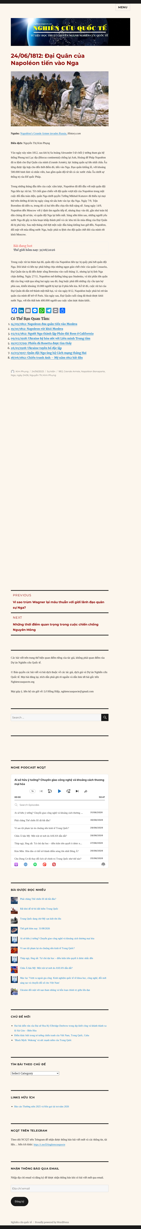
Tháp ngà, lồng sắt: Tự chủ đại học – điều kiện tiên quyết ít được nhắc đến (50, 843)
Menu (123, 7)
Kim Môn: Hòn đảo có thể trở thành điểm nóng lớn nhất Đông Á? (46, 851)
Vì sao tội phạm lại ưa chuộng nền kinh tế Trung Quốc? (41, 828)
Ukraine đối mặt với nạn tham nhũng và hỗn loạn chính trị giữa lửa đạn (55, 990)
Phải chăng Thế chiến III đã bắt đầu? (32, 820)
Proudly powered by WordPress (52, 1222)
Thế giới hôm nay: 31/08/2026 (34, 250)
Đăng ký (19, 1201)
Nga (13, 375)
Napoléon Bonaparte (93, 371)
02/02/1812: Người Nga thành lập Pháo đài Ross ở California (52, 333)
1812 (60, 371)
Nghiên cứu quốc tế (21, 1222)
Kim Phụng (22, 371)
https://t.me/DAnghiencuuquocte (49, 1144)
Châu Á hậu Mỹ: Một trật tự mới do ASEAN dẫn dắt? (40, 836)
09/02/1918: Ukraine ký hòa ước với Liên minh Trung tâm (50, 338)
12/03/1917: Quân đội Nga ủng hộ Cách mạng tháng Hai (48, 353)
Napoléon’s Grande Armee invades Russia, (43, 133)
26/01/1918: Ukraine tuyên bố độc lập (36, 348)
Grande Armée (72, 371)
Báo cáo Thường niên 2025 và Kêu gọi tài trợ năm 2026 (41, 1106)
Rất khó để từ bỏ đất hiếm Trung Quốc (39, 908)
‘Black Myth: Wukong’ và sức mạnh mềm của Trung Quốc (43, 1040)
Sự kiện (51, 371)
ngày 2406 (23, 375)
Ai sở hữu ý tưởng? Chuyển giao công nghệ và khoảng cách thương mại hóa (51, 813)
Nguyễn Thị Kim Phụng (43, 375)
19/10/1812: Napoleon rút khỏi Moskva (37, 328)
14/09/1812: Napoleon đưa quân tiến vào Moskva (44, 324)
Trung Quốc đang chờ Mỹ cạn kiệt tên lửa (40, 918)
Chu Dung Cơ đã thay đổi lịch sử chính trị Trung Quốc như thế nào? (47, 858)
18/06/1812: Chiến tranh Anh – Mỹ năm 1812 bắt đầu (47, 357)
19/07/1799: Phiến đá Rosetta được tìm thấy (41, 343)
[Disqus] (70, 439)
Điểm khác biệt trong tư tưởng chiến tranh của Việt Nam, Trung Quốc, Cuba (51, 1035)
